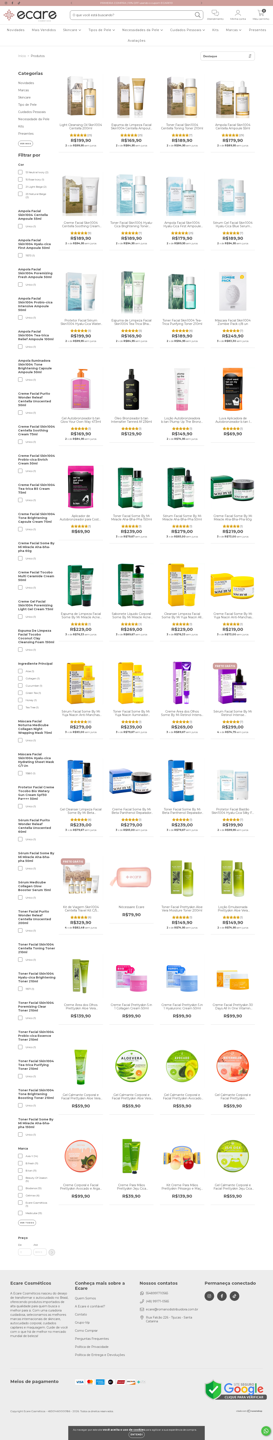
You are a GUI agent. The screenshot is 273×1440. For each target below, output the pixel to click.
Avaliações (136, 41)
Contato (81, 1314)
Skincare (70, 30)
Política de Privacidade (92, 1347)
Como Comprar (86, 1331)
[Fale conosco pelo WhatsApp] (266, 1431)
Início (22, 56)
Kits (215, 30)
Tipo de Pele (27, 105)
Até (35, 1244)
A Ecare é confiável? (90, 1306)
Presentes (257, 30)
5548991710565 (157, 1293)
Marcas (232, 30)
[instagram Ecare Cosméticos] (6, 3)
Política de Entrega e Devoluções (100, 1355)
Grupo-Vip (82, 1322)
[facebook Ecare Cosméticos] (13, 3)
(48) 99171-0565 (157, 1301)
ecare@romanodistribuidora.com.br (172, 1309)
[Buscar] (198, 15)
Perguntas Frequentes (92, 1339)
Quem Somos (85, 1298)
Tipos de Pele (100, 30)
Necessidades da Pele (141, 30)
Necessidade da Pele (33, 119)
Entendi (137, 1434)
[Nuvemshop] (249, 1411)
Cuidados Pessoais (186, 30)
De (20, 1244)
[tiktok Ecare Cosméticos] (19, 3)
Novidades (16, 30)
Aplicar (52, 1252)
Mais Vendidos (44, 30)
